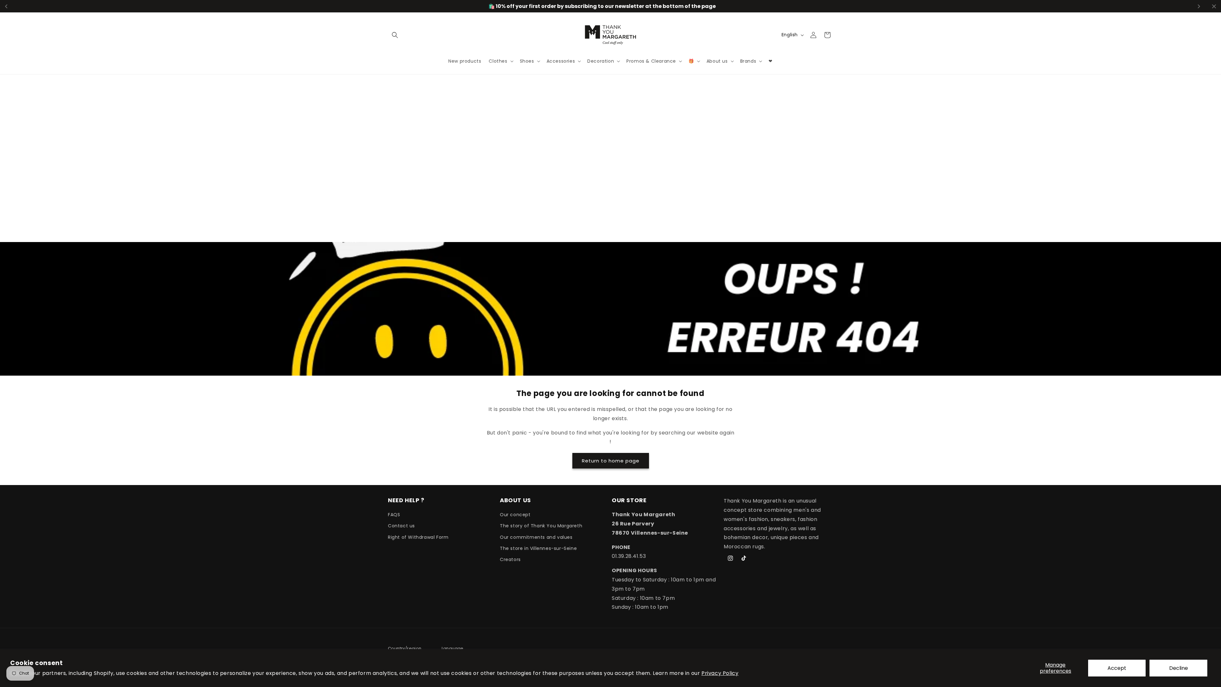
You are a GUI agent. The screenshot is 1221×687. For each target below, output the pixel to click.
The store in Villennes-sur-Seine (538, 548)
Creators (510, 559)
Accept (1116, 668)
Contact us (401, 526)
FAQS (394, 514)
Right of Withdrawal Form (418, 537)
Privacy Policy (719, 673)
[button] (395, 35)
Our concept (515, 514)
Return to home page (610, 460)
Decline (1178, 668)
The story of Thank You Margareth (541, 526)
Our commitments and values (536, 537)
